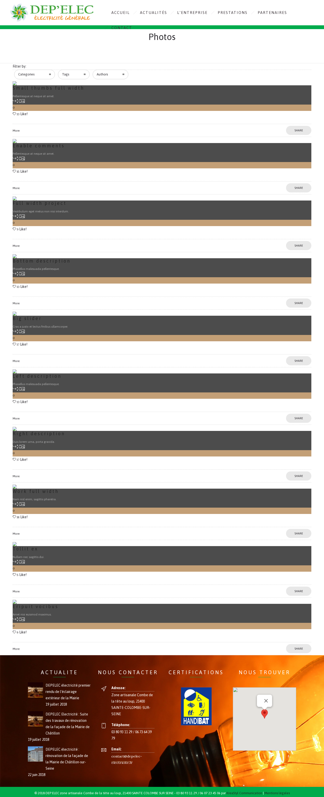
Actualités (153, 12)
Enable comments (39, 145)
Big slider (27, 318)
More (16, 130)
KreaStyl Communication (244, 793)
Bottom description (42, 261)
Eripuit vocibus (35, 606)
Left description (37, 376)
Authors (102, 74)
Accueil (120, 12)
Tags (65, 74)
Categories (26, 74)
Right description (39, 433)
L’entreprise (192, 12)
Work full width (36, 491)
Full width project (40, 203)
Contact (121, 28)
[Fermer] (266, 701)
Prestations (233, 12)
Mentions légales (277, 793)
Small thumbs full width (48, 88)
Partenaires (272, 12)
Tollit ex (25, 548)
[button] (264, 714)
